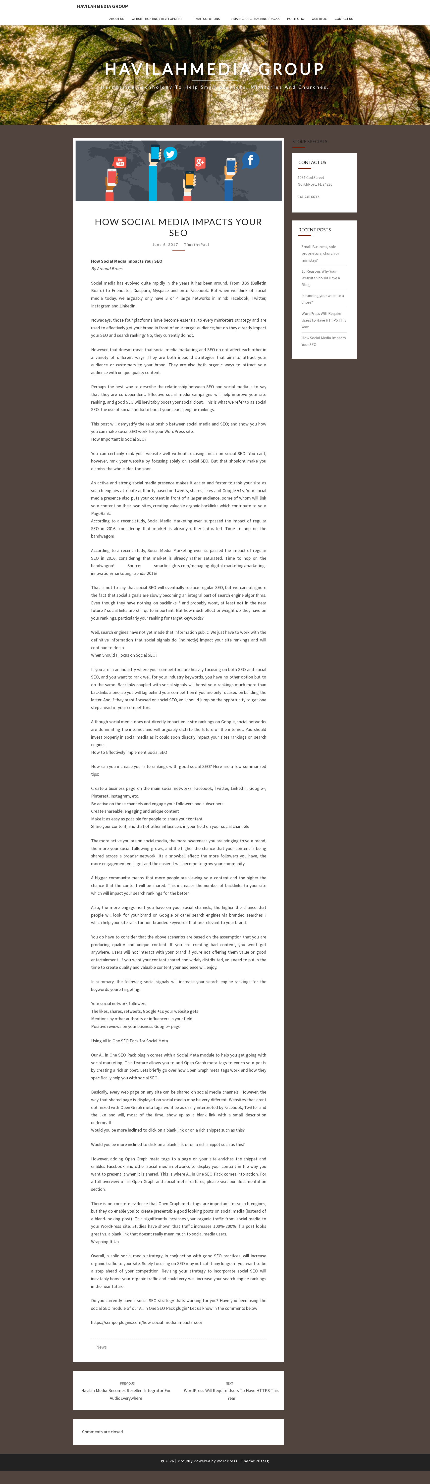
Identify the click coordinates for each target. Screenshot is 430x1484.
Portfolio (295, 18)
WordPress (227, 1460)
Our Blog (319, 18)
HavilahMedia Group (102, 6)
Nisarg (262, 1460)
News (101, 1347)
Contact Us (344, 18)
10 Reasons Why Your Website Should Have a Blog (321, 278)
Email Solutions (207, 18)
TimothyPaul (196, 244)
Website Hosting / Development (157, 18)
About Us (116, 18)
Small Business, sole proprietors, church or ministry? (320, 253)
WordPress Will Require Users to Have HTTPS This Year (231, 1391)
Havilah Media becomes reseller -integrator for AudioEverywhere (126, 1391)
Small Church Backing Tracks (255, 18)
